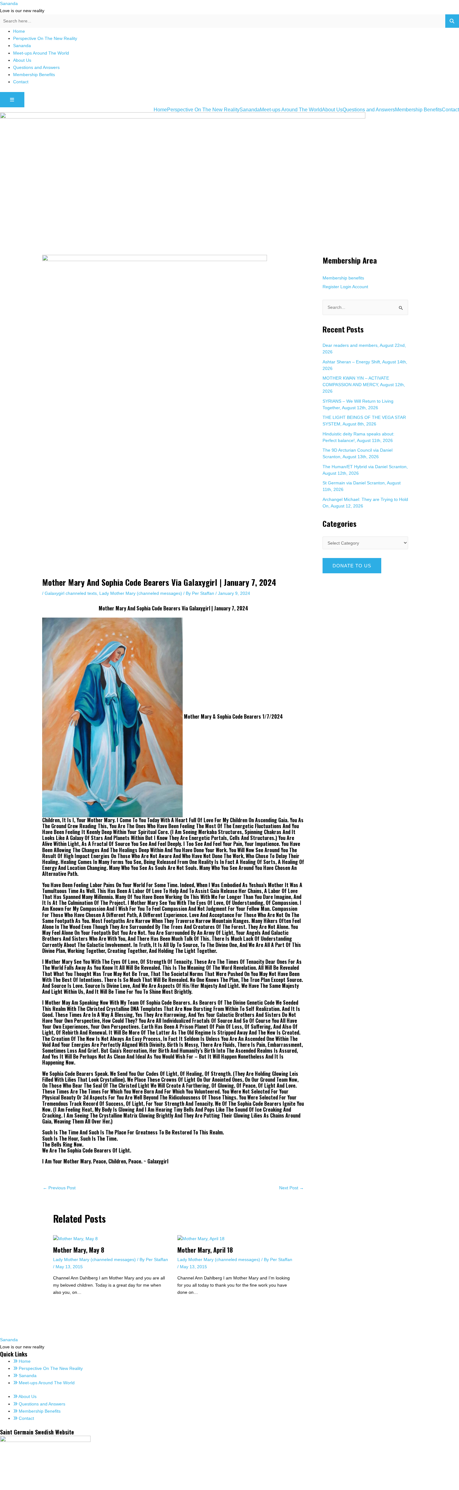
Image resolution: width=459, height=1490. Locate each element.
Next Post (291, 1188)
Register (331, 286)
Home (19, 31)
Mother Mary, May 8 (78, 1250)
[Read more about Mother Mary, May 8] (75, 1238)
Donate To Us (352, 565)
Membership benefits (343, 277)
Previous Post (59, 1188)
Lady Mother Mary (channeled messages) (140, 593)
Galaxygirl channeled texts (71, 593)
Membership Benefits (34, 74)
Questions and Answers (36, 67)
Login (345, 286)
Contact (20, 81)
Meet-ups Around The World (41, 53)
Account (360, 286)
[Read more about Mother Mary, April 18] (201, 1238)
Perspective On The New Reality (45, 38)
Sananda (9, 3)
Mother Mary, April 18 (205, 1250)
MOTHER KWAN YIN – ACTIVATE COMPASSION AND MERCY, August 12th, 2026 (364, 385)
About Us (22, 60)
